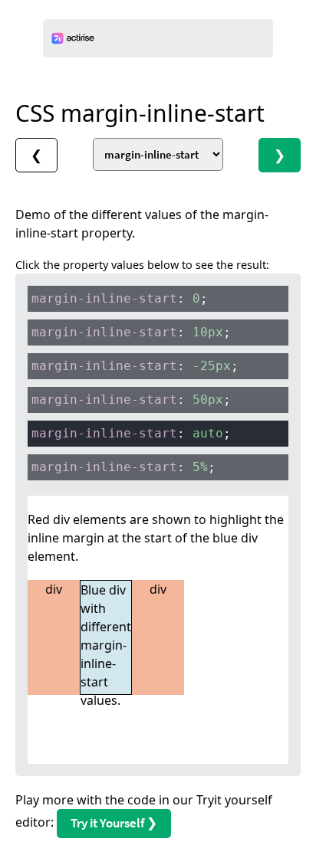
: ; (119, 298)
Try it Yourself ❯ (114, 822)
